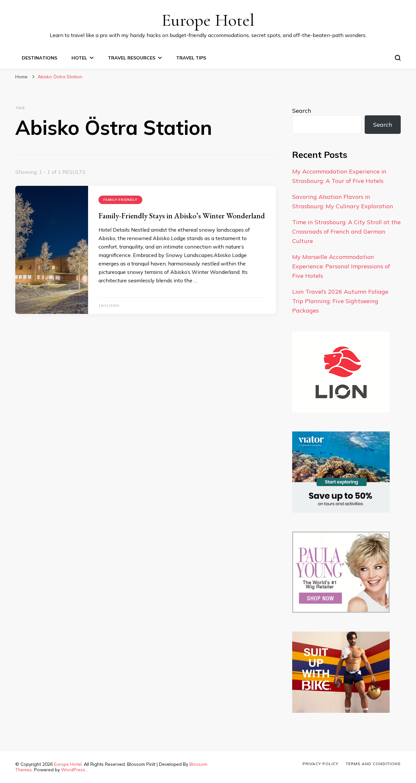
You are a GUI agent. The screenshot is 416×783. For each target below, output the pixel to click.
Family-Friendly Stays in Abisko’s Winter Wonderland (181, 216)
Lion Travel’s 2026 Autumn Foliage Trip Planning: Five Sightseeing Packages (340, 301)
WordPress (73, 770)
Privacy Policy (320, 763)
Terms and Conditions (373, 763)
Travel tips (191, 58)
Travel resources (131, 58)
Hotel (79, 58)
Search (301, 110)
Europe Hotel (208, 20)
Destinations (39, 58)
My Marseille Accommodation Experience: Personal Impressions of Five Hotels (341, 266)
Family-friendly (120, 200)
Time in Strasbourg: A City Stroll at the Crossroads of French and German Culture (346, 231)
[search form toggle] (398, 58)
